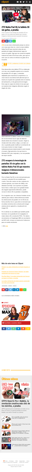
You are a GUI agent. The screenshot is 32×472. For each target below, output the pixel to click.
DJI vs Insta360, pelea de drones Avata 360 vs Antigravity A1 (20, 417)
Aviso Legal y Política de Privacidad (16, 461)
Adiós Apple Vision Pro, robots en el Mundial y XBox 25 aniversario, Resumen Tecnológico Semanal (20, 439)
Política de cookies (23, 462)
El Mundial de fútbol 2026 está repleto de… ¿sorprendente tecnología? (21, 445)
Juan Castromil (6, 38)
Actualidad (4, 285)
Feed (5, 461)
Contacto (11, 461)
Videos (14, 285)
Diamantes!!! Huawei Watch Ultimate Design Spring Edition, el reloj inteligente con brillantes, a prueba (21, 432)
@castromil (13, 38)
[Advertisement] (16, 102)
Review (10, 285)
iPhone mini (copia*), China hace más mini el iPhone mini (21, 424)
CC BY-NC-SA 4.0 (16, 465)
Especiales (22, 461)
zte (7, 226)
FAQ (16, 461)
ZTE (3, 45)
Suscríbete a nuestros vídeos (12, 323)
